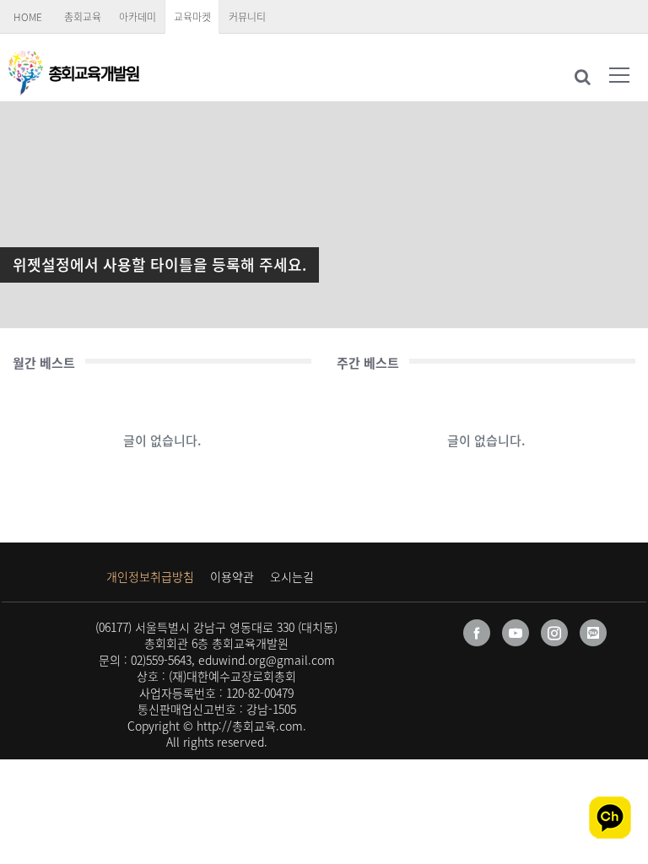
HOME (28, 16)
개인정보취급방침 (150, 576)
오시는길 (292, 576)
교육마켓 (192, 16)
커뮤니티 (247, 16)
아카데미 (137, 16)
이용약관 (232, 576)
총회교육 (82, 16)
